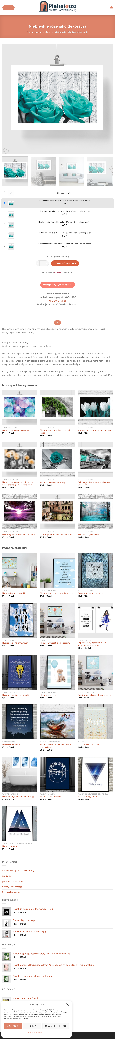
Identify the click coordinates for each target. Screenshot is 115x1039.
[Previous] (7, 99)
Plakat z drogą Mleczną (88, 796)
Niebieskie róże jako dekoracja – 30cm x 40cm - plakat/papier (64, 222)
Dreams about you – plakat (90, 593)
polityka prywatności (35, 1032)
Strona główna (34, 32)
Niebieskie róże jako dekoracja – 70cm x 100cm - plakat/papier (64, 244)
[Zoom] (6, 150)
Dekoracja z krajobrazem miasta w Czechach (94, 483)
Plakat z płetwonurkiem (51, 796)
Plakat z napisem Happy (89, 745)
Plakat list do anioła (11, 745)
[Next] (107, 99)
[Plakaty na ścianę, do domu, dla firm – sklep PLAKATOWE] (57, 7)
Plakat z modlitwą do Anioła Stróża (56, 593)
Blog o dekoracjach (12, 892)
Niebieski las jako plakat (89, 534)
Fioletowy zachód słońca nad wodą (18, 534)
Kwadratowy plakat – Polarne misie (94, 695)
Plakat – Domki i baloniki (13, 593)
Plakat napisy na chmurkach (15, 643)
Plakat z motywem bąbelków (15, 430)
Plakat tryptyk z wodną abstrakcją (18, 796)
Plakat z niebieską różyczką (52, 482)
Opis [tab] (57, 322)
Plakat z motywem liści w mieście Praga (55, 431)
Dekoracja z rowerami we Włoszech (56, 534)
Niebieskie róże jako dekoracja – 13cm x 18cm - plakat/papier (64, 200)
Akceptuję (13, 1026)
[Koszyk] (111, 8)
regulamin (7, 876)
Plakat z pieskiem (48, 695)
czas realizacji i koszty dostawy (18, 870)
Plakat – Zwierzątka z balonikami (55, 643)
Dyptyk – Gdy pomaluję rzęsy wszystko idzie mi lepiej (92, 644)
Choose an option (64, 193)
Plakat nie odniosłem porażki (15, 695)
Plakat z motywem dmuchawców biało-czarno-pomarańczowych (17, 483)
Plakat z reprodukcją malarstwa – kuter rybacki (55, 745)
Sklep (48, 32)
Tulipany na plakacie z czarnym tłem (94, 430)
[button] (67, 1004)
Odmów (32, 1026)
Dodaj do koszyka (65, 263)
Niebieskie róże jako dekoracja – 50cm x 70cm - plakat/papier (65, 233)
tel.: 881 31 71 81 (57, 300)
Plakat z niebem (9, 846)
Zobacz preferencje (55, 1026)
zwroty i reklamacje (12, 886)
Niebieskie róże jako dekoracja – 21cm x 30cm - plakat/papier (64, 211)
